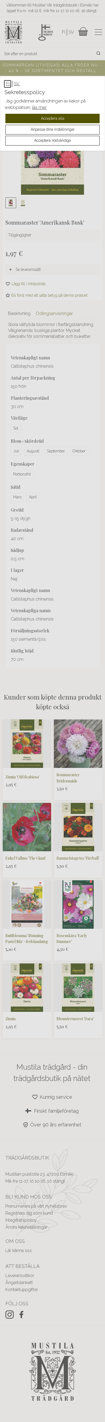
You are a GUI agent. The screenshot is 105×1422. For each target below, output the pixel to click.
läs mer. (39, 107)
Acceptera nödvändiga (52, 140)
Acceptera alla (52, 118)
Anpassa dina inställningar (53, 129)
